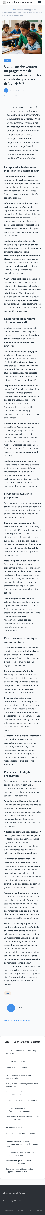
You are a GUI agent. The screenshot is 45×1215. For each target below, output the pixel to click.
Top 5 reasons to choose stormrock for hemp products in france (21, 1153)
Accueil (5, 10)
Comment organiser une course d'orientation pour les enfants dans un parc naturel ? (22, 1144)
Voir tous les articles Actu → (17, 1020)
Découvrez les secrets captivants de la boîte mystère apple (20, 1093)
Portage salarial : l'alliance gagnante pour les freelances (22, 1085)
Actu (12, 10)
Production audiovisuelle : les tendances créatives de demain (21, 1101)
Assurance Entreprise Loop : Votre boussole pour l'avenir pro (19, 1162)
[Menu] (40, 2)
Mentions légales (9, 1200)
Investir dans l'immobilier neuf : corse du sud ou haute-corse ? (22, 1126)
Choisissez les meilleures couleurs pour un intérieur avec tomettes (22, 1118)
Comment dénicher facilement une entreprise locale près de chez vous (19, 1068)
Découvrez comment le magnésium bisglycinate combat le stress (19, 1170)
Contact (22, 1200)
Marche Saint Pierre (17, 2)
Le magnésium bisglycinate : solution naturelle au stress (20, 1134)
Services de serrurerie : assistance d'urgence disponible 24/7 (19, 1060)
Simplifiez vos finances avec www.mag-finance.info (21, 1051)
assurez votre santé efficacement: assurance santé (18, 1076)
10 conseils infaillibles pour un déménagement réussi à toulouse (18, 1109)
